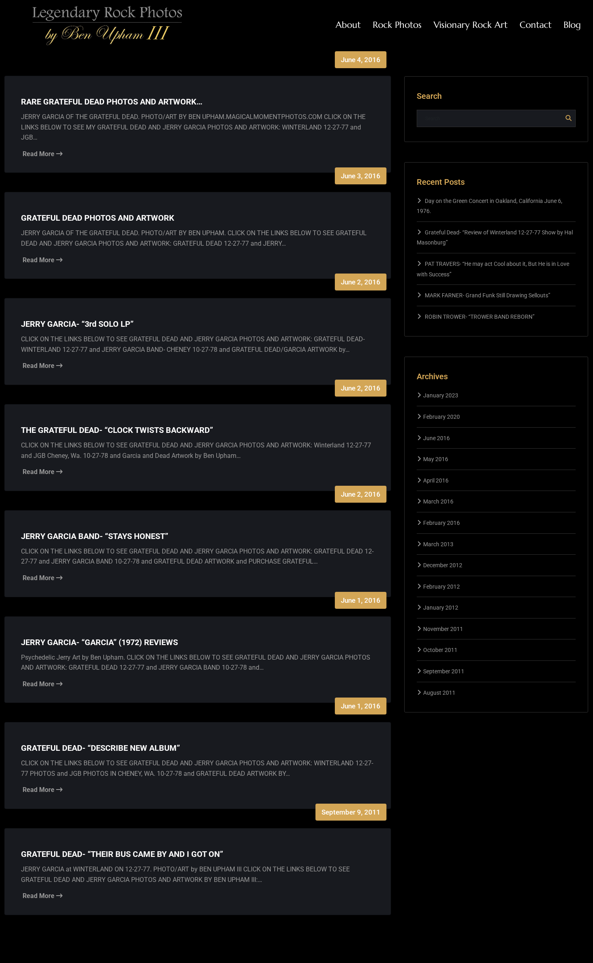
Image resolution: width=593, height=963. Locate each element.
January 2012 (440, 607)
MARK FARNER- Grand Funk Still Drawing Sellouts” (487, 295)
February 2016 (441, 523)
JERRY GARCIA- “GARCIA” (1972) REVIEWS (99, 642)
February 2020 (441, 417)
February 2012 (441, 586)
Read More (39, 154)
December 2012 (442, 565)
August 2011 (439, 692)
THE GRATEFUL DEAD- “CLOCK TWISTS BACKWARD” (117, 430)
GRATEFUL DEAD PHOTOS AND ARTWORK (97, 218)
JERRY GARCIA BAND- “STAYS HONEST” (94, 536)
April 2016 (436, 480)
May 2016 (435, 459)
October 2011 (440, 650)
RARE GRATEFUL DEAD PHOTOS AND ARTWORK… (112, 102)
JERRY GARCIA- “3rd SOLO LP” (77, 324)
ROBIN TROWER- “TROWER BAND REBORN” (480, 316)
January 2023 (440, 395)
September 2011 (443, 671)
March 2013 (438, 544)
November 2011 (443, 629)
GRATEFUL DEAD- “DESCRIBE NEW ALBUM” (100, 748)
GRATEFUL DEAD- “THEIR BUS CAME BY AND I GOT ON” (122, 854)
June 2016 (436, 438)
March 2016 (438, 501)
